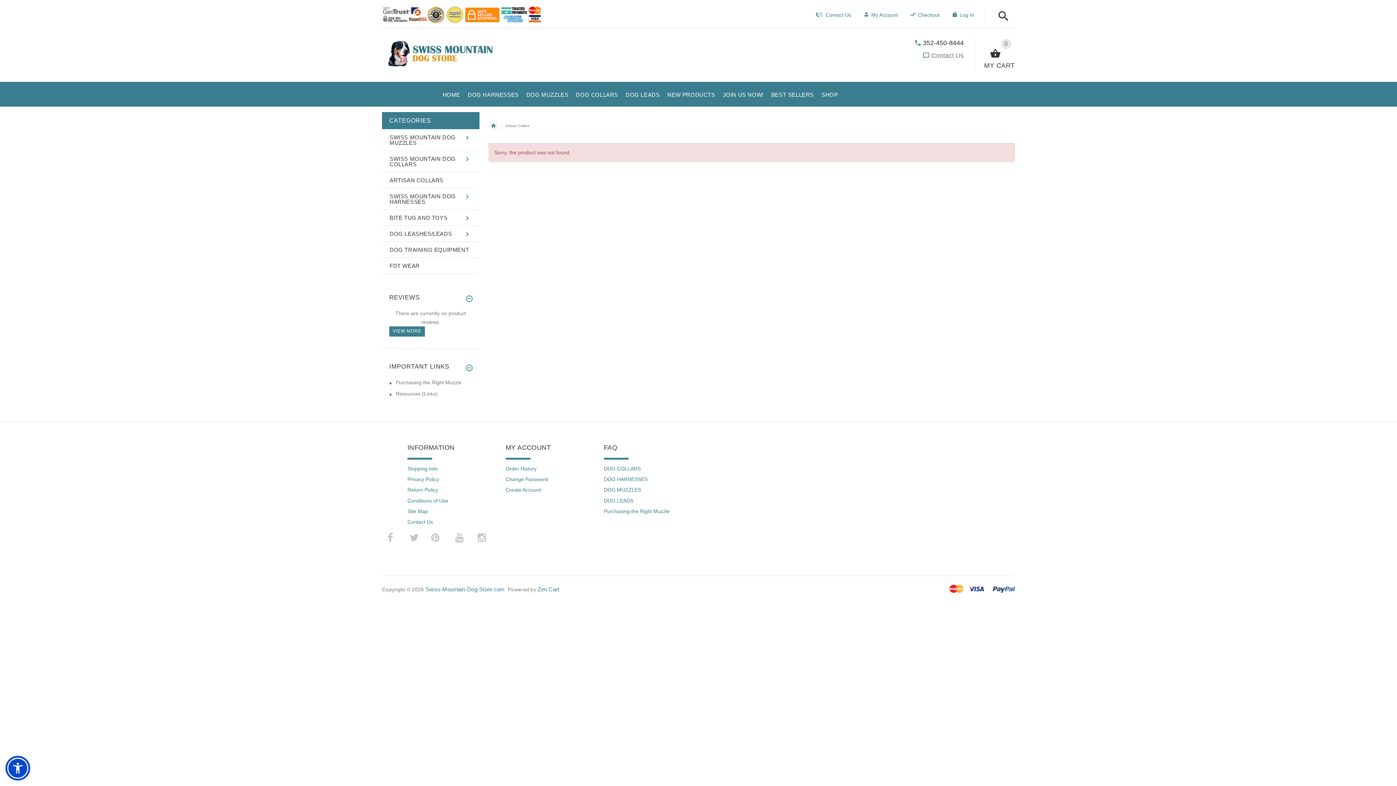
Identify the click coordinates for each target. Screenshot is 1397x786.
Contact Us (947, 55)
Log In (967, 15)
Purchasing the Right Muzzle (429, 382)
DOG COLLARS (622, 469)
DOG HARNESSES (626, 479)
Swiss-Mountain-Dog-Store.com (465, 589)
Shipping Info (422, 469)
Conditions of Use (427, 501)
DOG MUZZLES (622, 490)
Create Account (523, 490)
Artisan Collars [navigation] (517, 126)
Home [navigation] (493, 126)
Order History (521, 469)
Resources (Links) (417, 394)
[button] (1001, 16)
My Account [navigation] (884, 15)
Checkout (929, 15)
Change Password (527, 479)
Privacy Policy (423, 479)
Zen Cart (548, 589)
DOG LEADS (618, 501)
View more (407, 331)
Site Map (417, 511)
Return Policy (422, 490)
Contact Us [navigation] (838, 15)
